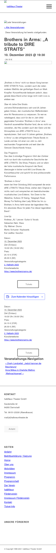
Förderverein (10, 493)
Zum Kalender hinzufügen (25, 296)
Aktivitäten (9, 468)
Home (7, 460)
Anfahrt (8, 451)
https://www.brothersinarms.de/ (18, 271)
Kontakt (8, 502)
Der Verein (9, 485)
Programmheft (11, 481)
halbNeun (9, 489)
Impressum (10, 472)
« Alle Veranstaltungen (14, 27)
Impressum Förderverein (16, 497)
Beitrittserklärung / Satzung (18, 455)
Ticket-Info (9, 506)
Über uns (9, 464)
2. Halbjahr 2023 (11, 264)
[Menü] (47, 6)
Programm (9, 476)
